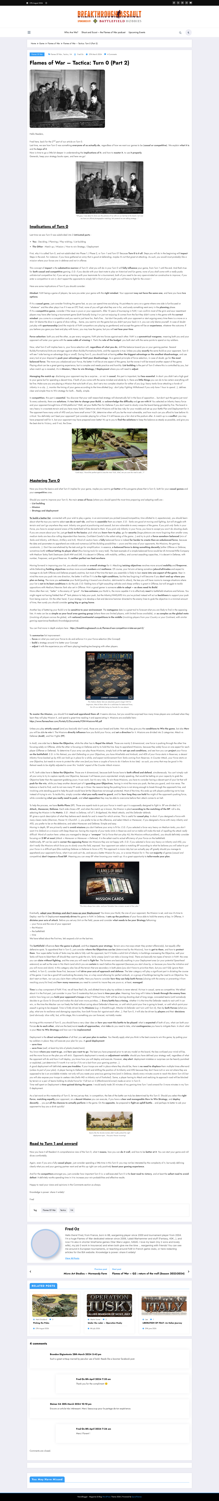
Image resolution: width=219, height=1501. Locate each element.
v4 (71, 54)
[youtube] (190, 2)
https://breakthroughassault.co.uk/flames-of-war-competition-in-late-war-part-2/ (107, 628)
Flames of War (37, 54)
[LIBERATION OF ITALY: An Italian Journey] (164, 1305)
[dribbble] (182, 2)
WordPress (106, 1496)
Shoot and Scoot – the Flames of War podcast (103, 32)
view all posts (72, 1258)
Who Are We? (71, 32)
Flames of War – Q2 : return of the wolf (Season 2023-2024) (148, 1273)
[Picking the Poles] (54, 1305)
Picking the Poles (41, 1323)
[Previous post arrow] (30, 1272)
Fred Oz (80, 54)
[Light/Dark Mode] (188, 32)
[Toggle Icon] (29, 33)
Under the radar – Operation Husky (105, 1323)
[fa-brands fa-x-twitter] (178, 2)
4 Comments (112, 54)
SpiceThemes (137, 1496)
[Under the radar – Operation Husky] (109, 1305)
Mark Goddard (41, 1319)
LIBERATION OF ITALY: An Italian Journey (162, 1323)
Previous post (101, 1269)
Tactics (65, 54)
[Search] (180, 33)
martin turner (95, 1319)
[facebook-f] (174, 2)
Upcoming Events (137, 32)
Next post (116, 1269)
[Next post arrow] (188, 1272)
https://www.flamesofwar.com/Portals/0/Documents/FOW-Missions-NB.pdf (66, 721)
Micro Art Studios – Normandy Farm (85, 1273)
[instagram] (186, 2)
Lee (146, 1319)
